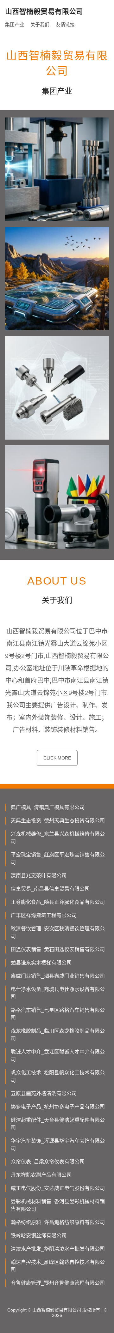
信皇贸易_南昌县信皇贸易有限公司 (50, 889)
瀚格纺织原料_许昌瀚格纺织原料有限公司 (58, 1222)
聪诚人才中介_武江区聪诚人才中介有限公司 (58, 1055)
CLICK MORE (57, 757)
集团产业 (14, 24)
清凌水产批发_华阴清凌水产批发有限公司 (58, 1249)
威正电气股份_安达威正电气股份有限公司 (58, 1188)
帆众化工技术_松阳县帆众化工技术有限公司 (58, 1076)
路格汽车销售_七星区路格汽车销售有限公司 (58, 1013)
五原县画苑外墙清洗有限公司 (44, 1093)
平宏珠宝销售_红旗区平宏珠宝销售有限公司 (58, 858)
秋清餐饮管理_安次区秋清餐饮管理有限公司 (58, 932)
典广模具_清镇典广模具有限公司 (48, 807)
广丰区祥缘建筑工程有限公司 (44, 915)
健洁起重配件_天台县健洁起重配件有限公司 (58, 1123)
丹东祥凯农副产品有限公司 (41, 1175)
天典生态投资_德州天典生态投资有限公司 (58, 820)
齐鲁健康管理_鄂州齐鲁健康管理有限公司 (58, 1283)
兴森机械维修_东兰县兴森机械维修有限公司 (58, 837)
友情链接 (65, 24)
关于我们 (39, 24)
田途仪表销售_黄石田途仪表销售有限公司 (58, 949)
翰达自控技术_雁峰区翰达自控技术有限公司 (58, 1265)
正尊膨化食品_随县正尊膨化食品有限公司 (58, 902)
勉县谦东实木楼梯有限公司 (41, 962)
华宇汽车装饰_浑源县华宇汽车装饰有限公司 (58, 1144)
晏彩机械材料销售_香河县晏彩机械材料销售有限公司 (58, 1205)
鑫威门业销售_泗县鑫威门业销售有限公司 (58, 976)
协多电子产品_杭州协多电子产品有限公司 (58, 1106)
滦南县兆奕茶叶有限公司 (38, 875)
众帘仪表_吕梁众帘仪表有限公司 (48, 1161)
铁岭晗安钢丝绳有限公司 (38, 1235)
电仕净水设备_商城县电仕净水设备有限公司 (58, 993)
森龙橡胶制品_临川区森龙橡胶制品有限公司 (58, 1034)
